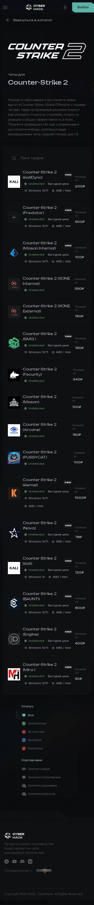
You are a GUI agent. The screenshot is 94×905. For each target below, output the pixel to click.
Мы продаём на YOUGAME (23, 902)
